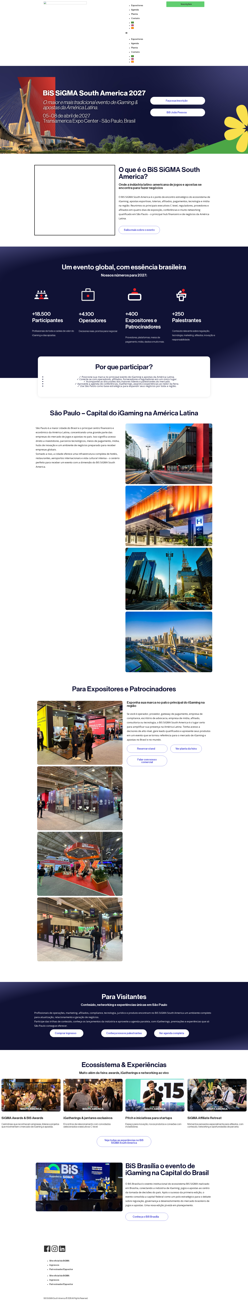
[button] (144, 33)
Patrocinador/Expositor (61, 1269)
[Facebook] (47, 1248)
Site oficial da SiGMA (59, 1261)
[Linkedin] (62, 1248)
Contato (135, 18)
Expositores (137, 6)
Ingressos (54, 1265)
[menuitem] (147, 22)
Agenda (135, 10)
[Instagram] (54, 1248)
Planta (134, 14)
